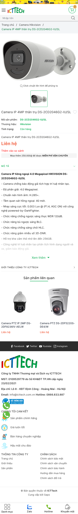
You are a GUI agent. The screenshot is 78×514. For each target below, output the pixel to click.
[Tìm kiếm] (73, 18)
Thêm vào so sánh (12, 150)
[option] (39, 58)
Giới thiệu (6, 463)
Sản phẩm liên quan (38, 278)
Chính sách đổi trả (50, 478)
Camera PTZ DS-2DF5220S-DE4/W (57, 325)
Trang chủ (7, 458)
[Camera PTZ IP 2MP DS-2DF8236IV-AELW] (19, 302)
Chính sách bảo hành (52, 468)
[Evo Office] (39, 2)
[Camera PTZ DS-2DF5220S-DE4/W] (58, 302)
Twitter (33, 346)
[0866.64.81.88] (6, 415)
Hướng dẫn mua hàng (52, 473)
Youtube (46, 346)
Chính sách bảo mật (51, 458)
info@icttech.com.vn (22, 394)
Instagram (61, 346)
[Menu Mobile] (4, 10)
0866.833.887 (55, 394)
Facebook (18, 346)
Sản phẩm (7, 468)
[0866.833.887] (6, 405)
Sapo (47, 494)
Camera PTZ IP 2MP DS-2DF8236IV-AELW (16, 325)
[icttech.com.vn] (16, 10)
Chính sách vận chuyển (53, 463)
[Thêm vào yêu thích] (75, 112)
